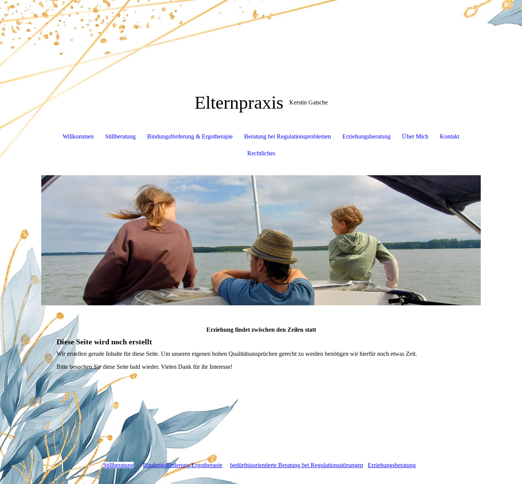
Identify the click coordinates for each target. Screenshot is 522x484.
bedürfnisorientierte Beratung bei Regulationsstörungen (296, 465)
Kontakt (449, 136)
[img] (261, 240)
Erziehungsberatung (366, 136)
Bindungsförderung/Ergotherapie (182, 465)
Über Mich (415, 136)
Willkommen (78, 136)
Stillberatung (120, 136)
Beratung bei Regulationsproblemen (287, 136)
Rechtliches (261, 153)
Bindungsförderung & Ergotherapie (190, 136)
